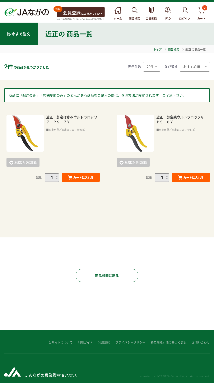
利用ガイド (85, 342)
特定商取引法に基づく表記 (169, 342)
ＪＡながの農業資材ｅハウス (50, 375)
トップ (157, 49)
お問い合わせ (201, 342)
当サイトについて (61, 342)
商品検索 (173, 49)
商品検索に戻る (107, 275)
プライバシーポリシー (130, 342)
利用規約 (104, 342)
